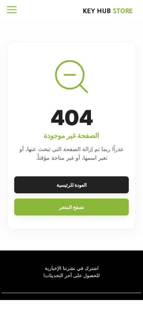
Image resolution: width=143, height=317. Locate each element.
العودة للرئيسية (72, 185)
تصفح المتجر (71, 207)
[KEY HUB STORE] (111, 10)
